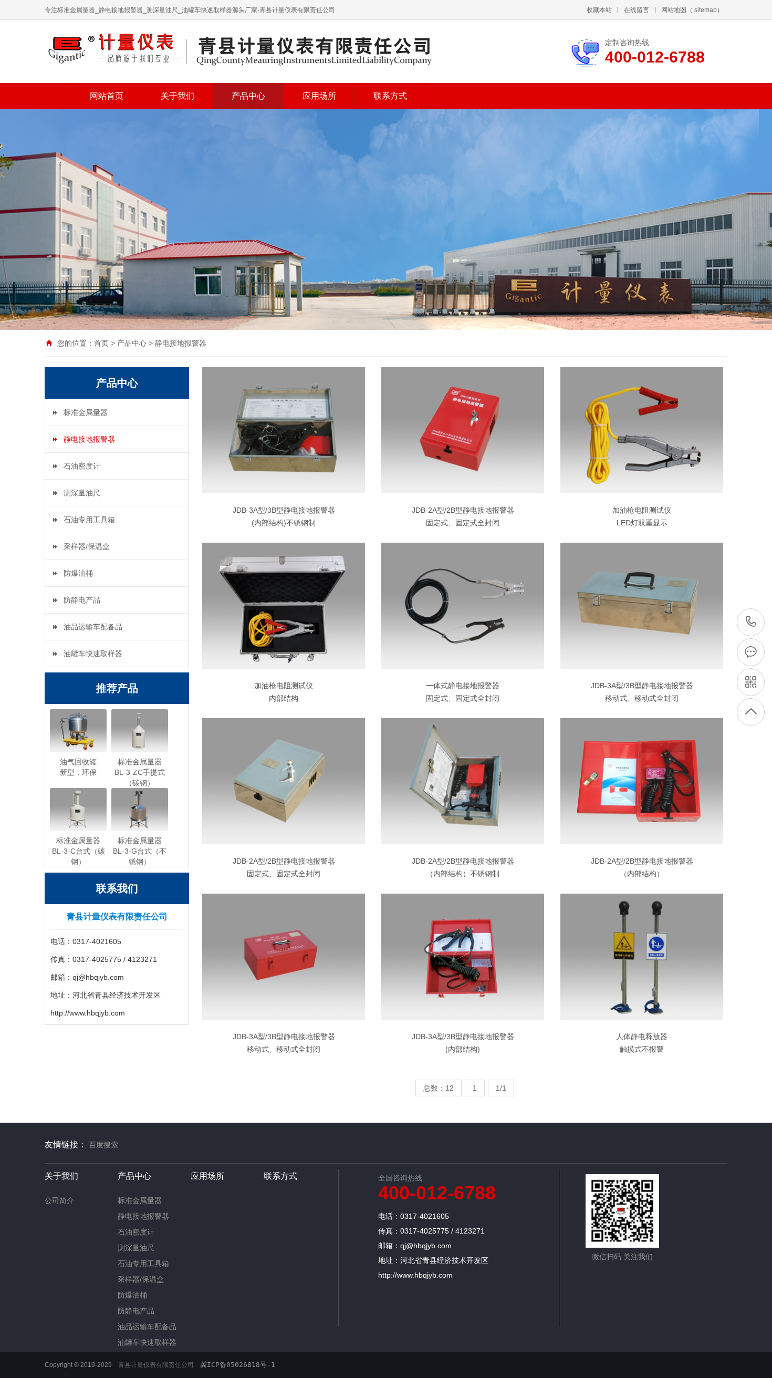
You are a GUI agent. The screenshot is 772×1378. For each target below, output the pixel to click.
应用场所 (319, 95)
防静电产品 (82, 600)
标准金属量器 (86, 412)
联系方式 (390, 95)
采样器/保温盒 (87, 546)
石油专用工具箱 (89, 519)
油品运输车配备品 (93, 627)
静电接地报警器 (180, 343)
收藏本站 (599, 10)
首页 (101, 343)
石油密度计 (82, 466)
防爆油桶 (78, 573)
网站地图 (673, 10)
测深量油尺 (82, 493)
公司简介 (59, 1200)
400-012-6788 (751, 621)
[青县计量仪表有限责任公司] (114, 47)
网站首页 (106, 95)
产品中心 (248, 95)
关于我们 (177, 95)
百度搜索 (103, 1145)
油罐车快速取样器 (93, 653)
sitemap (705, 10)
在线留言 (636, 10)
